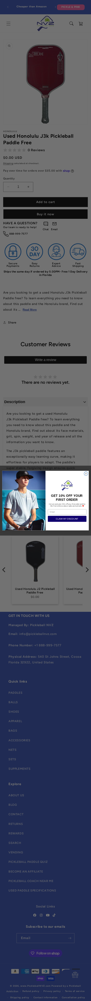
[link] (67, 485)
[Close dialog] (86, 473)
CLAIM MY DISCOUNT (67, 518)
